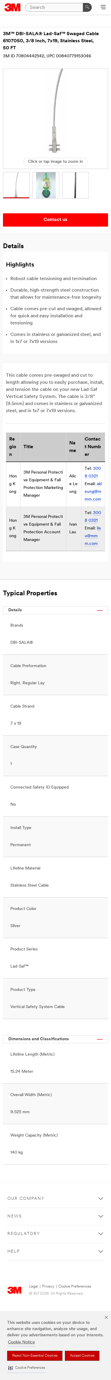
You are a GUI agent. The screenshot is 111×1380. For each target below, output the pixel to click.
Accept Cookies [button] (82, 1356)
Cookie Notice (21, 1342)
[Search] (87, 7)
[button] (26, 1368)
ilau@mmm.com (93, 536)
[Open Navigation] (103, 7)
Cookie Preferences (74, 1286)
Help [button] (13, 1251)
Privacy (48, 1286)
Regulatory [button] (23, 1234)
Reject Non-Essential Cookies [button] (34, 1356)
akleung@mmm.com (93, 492)
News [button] (14, 1216)
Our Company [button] (26, 1199)
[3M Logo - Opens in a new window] (12, 7)
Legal (33, 1286)
